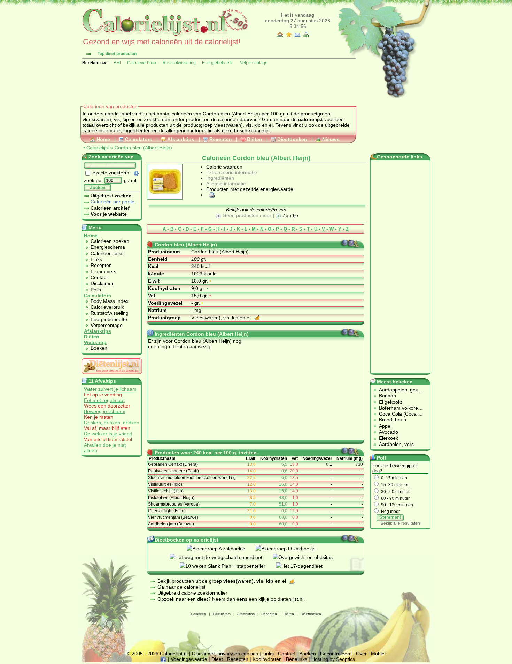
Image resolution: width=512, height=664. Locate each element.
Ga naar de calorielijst (181, 587)
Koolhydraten (267, 659)
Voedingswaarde (189, 659)
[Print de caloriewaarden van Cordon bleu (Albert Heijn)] (210, 194)
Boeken (99, 348)
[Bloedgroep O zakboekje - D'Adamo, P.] (291, 548)
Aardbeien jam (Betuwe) (171, 524)
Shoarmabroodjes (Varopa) (174, 504)
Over (361, 653)
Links (96, 259)
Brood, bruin (392, 420)
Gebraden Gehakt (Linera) (173, 464)
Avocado (388, 432)
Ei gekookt (390, 402)
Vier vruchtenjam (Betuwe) (173, 517)
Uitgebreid (111, 196)
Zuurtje (289, 215)
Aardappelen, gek (398, 390)
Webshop (95, 342)
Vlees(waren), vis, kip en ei (221, 317)
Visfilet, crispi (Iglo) (166, 490)
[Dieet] (112, 376)
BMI (117, 62)
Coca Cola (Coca (398, 414)
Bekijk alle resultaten (400, 523)
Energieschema (108, 247)
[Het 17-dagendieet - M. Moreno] (304, 566)
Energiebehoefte (218, 62)
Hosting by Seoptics (333, 659)
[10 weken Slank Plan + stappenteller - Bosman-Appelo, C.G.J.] (228, 566)
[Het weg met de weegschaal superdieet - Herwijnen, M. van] (221, 557)
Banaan (387, 395)
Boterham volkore (398, 408)
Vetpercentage (253, 62)
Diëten (254, 139)
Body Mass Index (110, 301)
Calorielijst (97, 147)
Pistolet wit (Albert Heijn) (171, 497)
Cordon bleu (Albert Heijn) (143, 147)
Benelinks (296, 659)
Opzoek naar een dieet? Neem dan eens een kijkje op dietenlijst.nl (230, 599)
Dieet (217, 659)
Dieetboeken (292, 139)
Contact (99, 277)
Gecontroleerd (336, 653)
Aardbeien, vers (396, 444)
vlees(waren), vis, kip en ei (243, 125)
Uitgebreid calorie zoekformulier (192, 593)
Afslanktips (180, 139)
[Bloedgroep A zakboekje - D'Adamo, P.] (221, 548)
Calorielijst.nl (174, 653)
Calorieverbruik (141, 62)
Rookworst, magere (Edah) (173, 471)
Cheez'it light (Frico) (167, 510)
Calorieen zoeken (110, 241)
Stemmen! (390, 517)
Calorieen (198, 614)
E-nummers (103, 271)
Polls (96, 289)
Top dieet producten (117, 53)
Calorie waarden (224, 167)
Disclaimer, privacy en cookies (225, 653)
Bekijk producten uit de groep (221, 581)
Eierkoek (388, 438)
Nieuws (331, 139)
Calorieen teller (107, 253)
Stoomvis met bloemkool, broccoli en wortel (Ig (192, 477)
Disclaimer (102, 283)
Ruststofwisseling (179, 62)
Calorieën (110, 208)
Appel (385, 426)
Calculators (138, 139)
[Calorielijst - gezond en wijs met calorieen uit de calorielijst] (164, 35)
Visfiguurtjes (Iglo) (165, 484)
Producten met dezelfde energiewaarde (249, 189)
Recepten (220, 139)
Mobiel (378, 653)
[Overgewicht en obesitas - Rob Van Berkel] (308, 557)
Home (103, 139)
